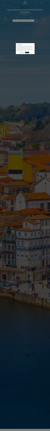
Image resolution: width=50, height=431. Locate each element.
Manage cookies (22, 52)
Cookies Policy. (21, 50)
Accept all (27, 52)
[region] (25, 48)
